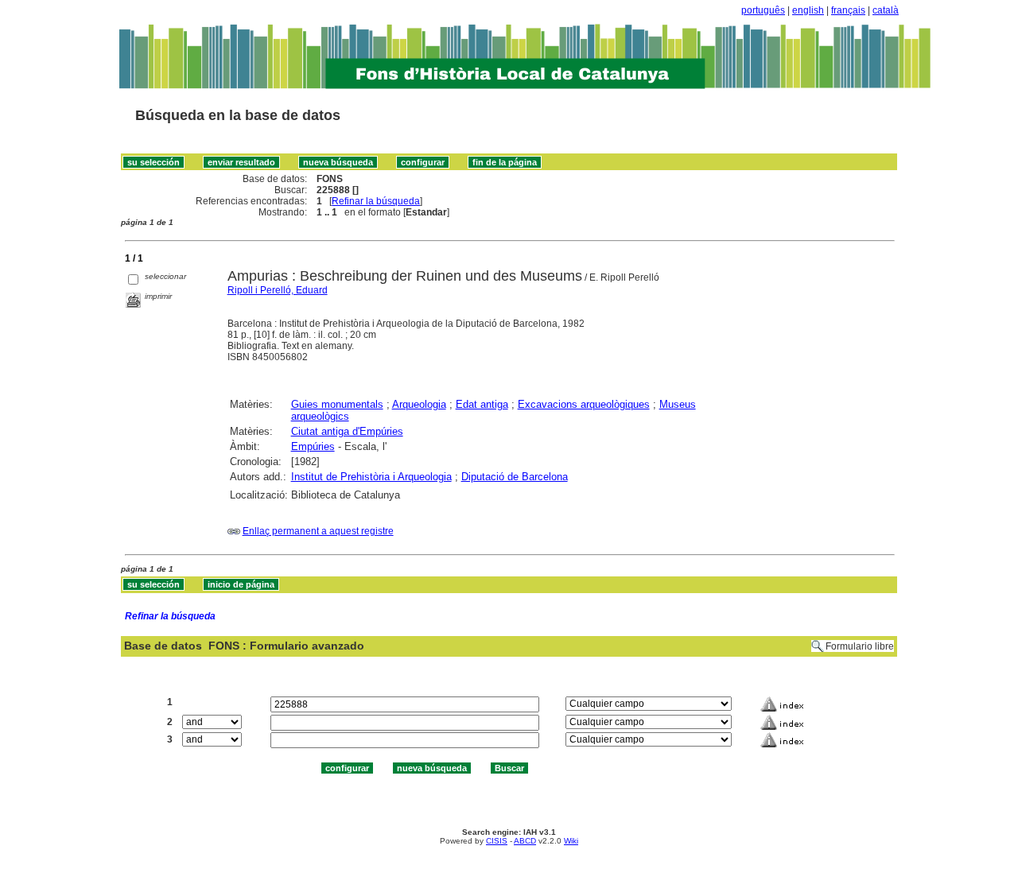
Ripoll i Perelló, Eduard (277, 290)
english (808, 10)
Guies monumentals (337, 404)
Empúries (313, 446)
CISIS (496, 840)
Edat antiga (482, 404)
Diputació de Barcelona (514, 477)
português (763, 10)
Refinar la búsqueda (376, 201)
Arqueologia (419, 404)
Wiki (571, 840)
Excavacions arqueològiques (584, 404)
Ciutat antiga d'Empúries (347, 431)
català (885, 10)
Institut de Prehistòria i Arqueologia (371, 477)
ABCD (525, 840)
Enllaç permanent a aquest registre (318, 531)
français (848, 10)
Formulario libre (860, 646)
